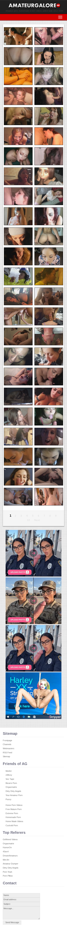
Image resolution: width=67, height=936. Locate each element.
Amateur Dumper (10, 864)
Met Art (6, 860)
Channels (7, 744)
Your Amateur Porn (14, 795)
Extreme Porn (12, 813)
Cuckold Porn (12, 825)
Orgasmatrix (11, 787)
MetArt (9, 771)
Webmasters (8, 748)
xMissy (9, 775)
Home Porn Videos (14, 805)
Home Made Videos (14, 821)
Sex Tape (10, 779)
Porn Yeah (7, 872)
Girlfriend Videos (10, 839)
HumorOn (7, 847)
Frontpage (7, 740)
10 (28, 520)
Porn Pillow (8, 876)
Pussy (8, 799)
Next (37, 520)
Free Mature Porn (14, 809)
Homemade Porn (13, 817)
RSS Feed (7, 752)
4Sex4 (6, 851)
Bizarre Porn (11, 783)
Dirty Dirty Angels (13, 791)
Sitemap (6, 756)
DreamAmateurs (10, 856)
